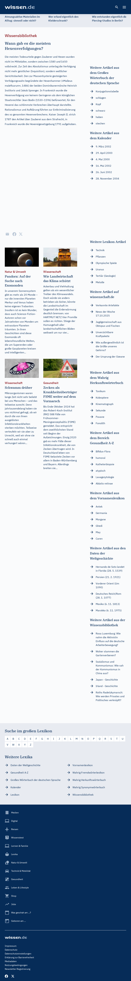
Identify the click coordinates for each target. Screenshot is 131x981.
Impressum (10, 945)
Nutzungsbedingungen (16, 965)
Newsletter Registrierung (17, 969)
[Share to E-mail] (7, 234)
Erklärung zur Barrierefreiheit (19, 957)
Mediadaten (11, 961)
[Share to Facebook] (14, 234)
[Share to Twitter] (21, 234)
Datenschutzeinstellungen (18, 953)
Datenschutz (11, 949)
